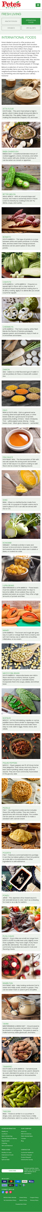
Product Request (26, 1157)
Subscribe (12, 1171)
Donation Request (26, 1155)
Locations (5, 1134)
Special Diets (31, 28)
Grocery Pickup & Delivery (9, 1138)
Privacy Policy (34, 1200)
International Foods (31, 21)
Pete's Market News (27, 1136)
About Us (23, 1131)
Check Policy (23, 1197)
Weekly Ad (5, 1131)
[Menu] (38, 5)
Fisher (24, 1204)
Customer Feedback (27, 1152)
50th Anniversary (26, 1134)
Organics (11, 28)
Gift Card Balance (7, 1145)
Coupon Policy (34, 1197)
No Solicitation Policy (10, 1200)
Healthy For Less (11, 21)
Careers (23, 1138)
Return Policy (23, 1200)
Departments (6, 1141)
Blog (22, 1141)
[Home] (11, 5)
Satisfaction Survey (27, 1159)
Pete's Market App (7, 1136)
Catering (4, 1143)
